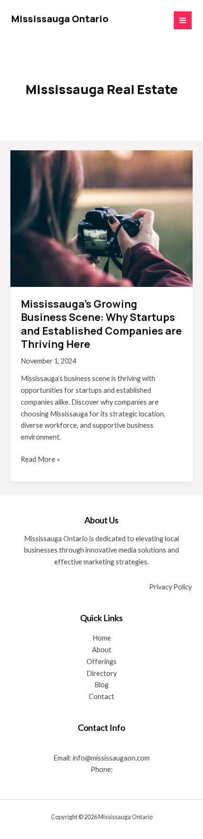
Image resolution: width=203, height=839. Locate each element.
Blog (101, 685)
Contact (101, 696)
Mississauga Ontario (60, 18)
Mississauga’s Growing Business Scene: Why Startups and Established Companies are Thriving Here (101, 324)
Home (102, 638)
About (101, 650)
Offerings (101, 661)
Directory (101, 673)
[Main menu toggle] (183, 20)
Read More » (40, 460)
